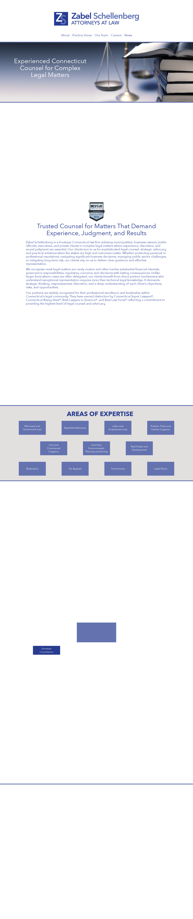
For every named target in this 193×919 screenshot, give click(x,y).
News (128, 35)
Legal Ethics (160, 468)
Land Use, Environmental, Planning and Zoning (96, 448)
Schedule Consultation (46, 650)
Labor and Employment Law (118, 428)
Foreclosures (118, 468)
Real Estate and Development (139, 448)
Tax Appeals (75, 468)
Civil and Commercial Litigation (53, 448)
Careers (116, 35)
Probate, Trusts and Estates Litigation (161, 428)
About (65, 35)
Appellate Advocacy (75, 428)
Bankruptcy (32, 468)
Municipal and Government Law (32, 428)
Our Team (101, 35)
